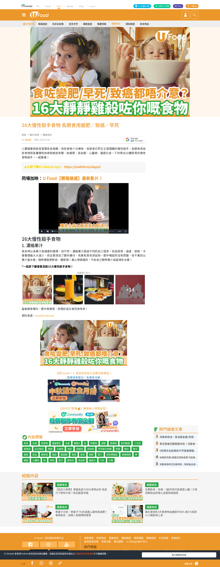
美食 (26, 443)
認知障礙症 (112, 454)
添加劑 (90, 448)
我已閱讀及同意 (179, 554)
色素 (67, 443)
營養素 (27, 448)
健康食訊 (115, 23)
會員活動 (106, 541)
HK (38, 6)
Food (58, 6)
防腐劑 (44, 443)
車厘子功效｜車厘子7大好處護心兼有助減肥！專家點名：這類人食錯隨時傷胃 (81, 513)
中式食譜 (163, 538)
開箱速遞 (42, 24)
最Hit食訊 (28, 24)
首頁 (24, 134)
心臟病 (35, 460)
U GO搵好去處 (144, 6)
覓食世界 (73, 24)
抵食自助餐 (58, 24)
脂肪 (54, 454)
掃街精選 (130, 24)
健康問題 (126, 454)
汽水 (102, 460)
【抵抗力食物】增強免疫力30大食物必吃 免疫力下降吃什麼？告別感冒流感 (81, 490)
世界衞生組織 (104, 448)
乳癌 (34, 443)
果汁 (100, 454)
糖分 (126, 448)
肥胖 (91, 454)
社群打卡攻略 (163, 6)
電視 (74, 454)
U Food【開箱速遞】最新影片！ (73, 178)
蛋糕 (26, 454)
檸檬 (118, 448)
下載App (193, 6)
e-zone (92, 6)
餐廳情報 (101, 24)
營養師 (113, 443)
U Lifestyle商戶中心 (136, 541)
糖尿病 (44, 454)
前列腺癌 (125, 443)
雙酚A (77, 443)
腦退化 (92, 460)
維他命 (70, 460)
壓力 (61, 460)
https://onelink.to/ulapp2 (82, 167)
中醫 (111, 460)
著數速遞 (87, 24)
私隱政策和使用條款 (84, 553)
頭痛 (50, 448)
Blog (81, 6)
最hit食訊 (34, 134)
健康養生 (56, 443)
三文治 (137, 443)
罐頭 (26, 460)
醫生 (135, 448)
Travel (48, 6)
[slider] (83, 231)
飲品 (34, 454)
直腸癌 (79, 448)
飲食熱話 (144, 24)
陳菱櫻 (28, 139)
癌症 (69, 448)
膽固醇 (64, 454)
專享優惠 (118, 541)
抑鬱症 (93, 443)
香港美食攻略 (91, 541)
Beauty (70, 6)
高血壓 (81, 460)
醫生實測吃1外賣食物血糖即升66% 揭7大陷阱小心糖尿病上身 (171, 513)
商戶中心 (178, 6)
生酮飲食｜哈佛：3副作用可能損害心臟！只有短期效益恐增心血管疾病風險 (171, 490)
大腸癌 (60, 448)
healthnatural (44, 315)
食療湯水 (176, 538)
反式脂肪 (39, 448)
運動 (103, 443)
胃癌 (52, 460)
